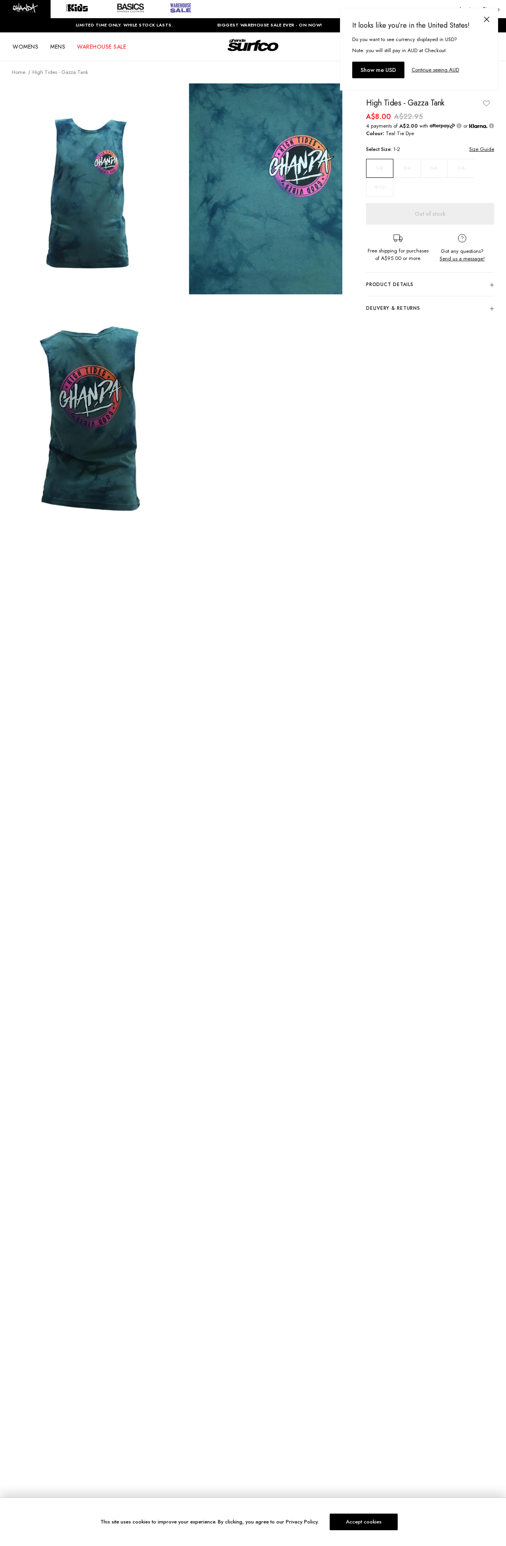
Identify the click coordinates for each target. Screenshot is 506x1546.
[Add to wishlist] (486, 103)
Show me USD (378, 70)
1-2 (379, 168)
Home (18, 72)
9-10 (380, 187)
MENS (57, 47)
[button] (25, 9)
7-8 (461, 168)
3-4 (407, 168)
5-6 (434, 168)
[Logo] (253, 52)
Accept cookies (363, 1521)
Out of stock (430, 214)
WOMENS (25, 47)
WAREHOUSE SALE (101, 47)
